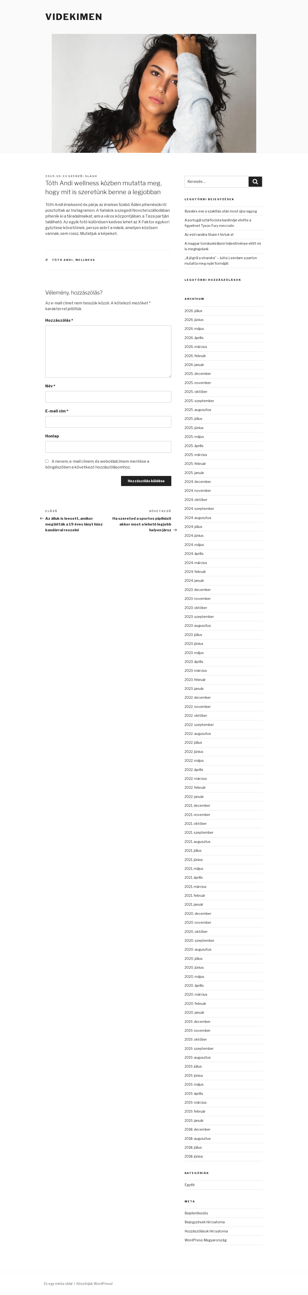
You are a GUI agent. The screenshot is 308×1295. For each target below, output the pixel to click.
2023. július (193, 635)
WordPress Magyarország (206, 1240)
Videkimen (74, 17)
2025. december (198, 374)
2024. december (198, 482)
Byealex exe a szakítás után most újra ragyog (221, 211)
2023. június (194, 643)
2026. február (195, 356)
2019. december (198, 1021)
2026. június (194, 320)
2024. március (196, 563)
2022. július (193, 742)
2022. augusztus (198, 733)
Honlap (52, 436)
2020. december (198, 913)
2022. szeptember (199, 725)
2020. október (196, 932)
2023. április (194, 662)
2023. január (194, 688)
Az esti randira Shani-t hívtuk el (209, 234)
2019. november (198, 1030)
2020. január (194, 1012)
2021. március (195, 887)
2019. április (194, 1093)
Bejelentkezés (196, 1213)
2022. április (194, 770)
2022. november (198, 707)
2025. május (194, 437)
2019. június (194, 1075)
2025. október (196, 392)
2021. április (194, 877)
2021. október (196, 823)
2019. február (195, 1111)
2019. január (194, 1120)
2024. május (194, 545)
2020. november (198, 922)
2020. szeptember (199, 940)
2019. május (194, 1084)
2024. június (194, 535)
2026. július (193, 311)
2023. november (198, 598)
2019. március (196, 1102)
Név (50, 386)
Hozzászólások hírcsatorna (206, 1231)
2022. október (196, 715)
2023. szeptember (199, 617)
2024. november (198, 490)
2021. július (193, 850)
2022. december (198, 697)
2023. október (196, 608)
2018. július (193, 1147)
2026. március (196, 347)
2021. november (197, 815)
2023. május (194, 653)
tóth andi (62, 260)
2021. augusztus (198, 842)
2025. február (195, 464)
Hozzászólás (59, 320)
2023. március (196, 670)
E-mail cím (56, 411)
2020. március (196, 994)
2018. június (194, 1156)
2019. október (196, 1039)
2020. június (194, 967)
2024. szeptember (199, 508)
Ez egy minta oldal (58, 1284)
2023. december (198, 590)
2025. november (198, 383)
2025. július (193, 419)
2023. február (195, 680)
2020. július (194, 958)
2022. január (194, 797)
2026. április (194, 338)
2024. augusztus (198, 518)
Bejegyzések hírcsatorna (205, 1222)
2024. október (196, 500)
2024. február (195, 572)
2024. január (194, 580)
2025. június (194, 428)
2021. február (195, 895)
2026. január (194, 365)
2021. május (194, 868)
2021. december (197, 805)
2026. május (194, 329)
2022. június (194, 752)
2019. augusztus (198, 1057)
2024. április (194, 553)
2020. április (194, 985)
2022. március (196, 778)
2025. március (196, 455)
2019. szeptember (199, 1048)
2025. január (194, 473)
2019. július (193, 1066)
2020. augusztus (198, 949)
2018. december (198, 1129)
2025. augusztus (198, 410)
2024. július (193, 527)
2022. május (194, 760)
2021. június (194, 860)
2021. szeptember (199, 832)
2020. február (195, 1003)
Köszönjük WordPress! (94, 1284)
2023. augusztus (198, 625)
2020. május (194, 976)
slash (91, 176)
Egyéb (190, 1185)
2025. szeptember (199, 401)
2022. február (195, 787)
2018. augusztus (198, 1138)
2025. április (194, 446)
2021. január (194, 904)
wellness (85, 260)
